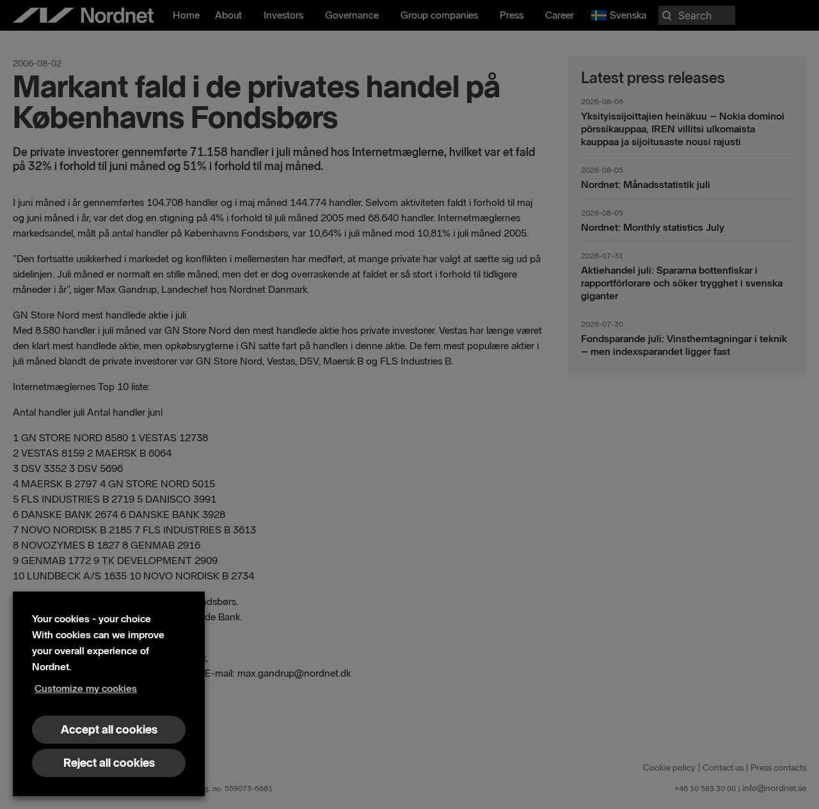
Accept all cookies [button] (109, 730)
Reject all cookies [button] (109, 763)
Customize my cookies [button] (86, 688)
